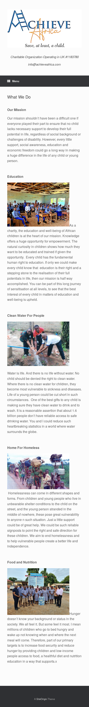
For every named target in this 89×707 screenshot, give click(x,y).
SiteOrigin (41, 699)
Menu (15, 81)
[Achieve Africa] (44, 28)
